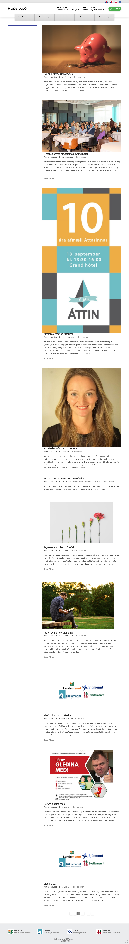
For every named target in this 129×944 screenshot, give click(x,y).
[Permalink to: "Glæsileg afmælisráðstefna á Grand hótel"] (81, 126)
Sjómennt (100, 482)
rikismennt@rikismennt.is (51, 933)
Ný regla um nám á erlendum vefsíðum (64, 478)
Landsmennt (80, 77)
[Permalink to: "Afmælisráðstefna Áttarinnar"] (81, 260)
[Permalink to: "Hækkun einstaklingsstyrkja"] (81, 49)
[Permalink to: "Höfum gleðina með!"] (81, 776)
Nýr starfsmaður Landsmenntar (61, 448)
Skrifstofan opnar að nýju (57, 715)
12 (88, 913)
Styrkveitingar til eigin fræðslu (59, 547)
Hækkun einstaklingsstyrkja (58, 73)
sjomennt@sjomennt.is (80, 933)
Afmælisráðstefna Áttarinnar (59, 333)
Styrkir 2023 (50, 883)
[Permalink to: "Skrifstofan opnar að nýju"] (81, 690)
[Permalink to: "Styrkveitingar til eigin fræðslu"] (81, 522)
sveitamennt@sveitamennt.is (111, 933)
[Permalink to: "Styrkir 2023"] (81, 858)
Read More (49, 178)
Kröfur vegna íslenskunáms (58, 632)
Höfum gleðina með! (55, 803)
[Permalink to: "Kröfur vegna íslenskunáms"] (81, 605)
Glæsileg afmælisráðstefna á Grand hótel (66, 153)
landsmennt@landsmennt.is (22, 933)
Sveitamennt (110, 482)
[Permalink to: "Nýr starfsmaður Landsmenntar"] (81, 407)
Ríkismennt (90, 482)
